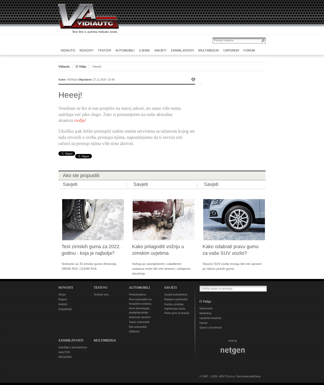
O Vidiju (81, 66)
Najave (62, 299)
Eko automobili (138, 326)
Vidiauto (64, 66)
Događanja (65, 309)
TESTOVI (100, 287)
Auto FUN (64, 352)
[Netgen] (233, 350)
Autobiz (62, 304)
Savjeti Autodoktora (175, 294)
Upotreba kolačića (210, 318)
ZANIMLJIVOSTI (70, 340)
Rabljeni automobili (176, 299)
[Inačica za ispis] (193, 79)
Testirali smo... (102, 294)
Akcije (62, 294)
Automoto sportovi (140, 317)
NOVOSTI (65, 287)
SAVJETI (170, 287)
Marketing (205, 313)
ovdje (79, 120)
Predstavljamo (137, 294)
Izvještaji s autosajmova (72, 347)
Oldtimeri (134, 331)
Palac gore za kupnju (177, 313)
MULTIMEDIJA (105, 340)
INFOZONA (65, 357)
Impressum (206, 308)
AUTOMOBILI (139, 287)
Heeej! (203, 322)
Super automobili (139, 322)
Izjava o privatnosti (210, 327)
